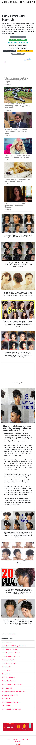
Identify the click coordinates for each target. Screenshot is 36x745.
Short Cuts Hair (6, 670)
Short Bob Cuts (6, 706)
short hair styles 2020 (9, 51)
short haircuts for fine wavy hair (18, 42)
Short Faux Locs (7, 642)
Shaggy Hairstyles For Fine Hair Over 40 (14, 691)
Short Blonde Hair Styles (9, 663)
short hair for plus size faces (18, 40)
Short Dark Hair (6, 674)
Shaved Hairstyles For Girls (10, 695)
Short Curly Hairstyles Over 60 (11, 653)
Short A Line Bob (7, 688)
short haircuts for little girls (18, 37)
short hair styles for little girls (18, 48)
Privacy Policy (25, 739)
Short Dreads (6, 698)
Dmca (8, 739)
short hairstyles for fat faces (25, 51)
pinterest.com (12, 634)
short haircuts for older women (18, 45)
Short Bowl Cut (6, 667)
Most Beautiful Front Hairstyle (18, 1)
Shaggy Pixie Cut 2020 (9, 681)
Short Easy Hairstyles (8, 677)
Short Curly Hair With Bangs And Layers (14, 646)
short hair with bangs (18, 54)
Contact (15, 739)
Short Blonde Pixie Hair (9, 660)
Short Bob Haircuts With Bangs (11, 702)
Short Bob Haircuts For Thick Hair (12, 684)
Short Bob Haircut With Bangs (11, 656)
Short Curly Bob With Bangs (10, 649)
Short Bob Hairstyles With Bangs (11, 709)
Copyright (18, 741)
